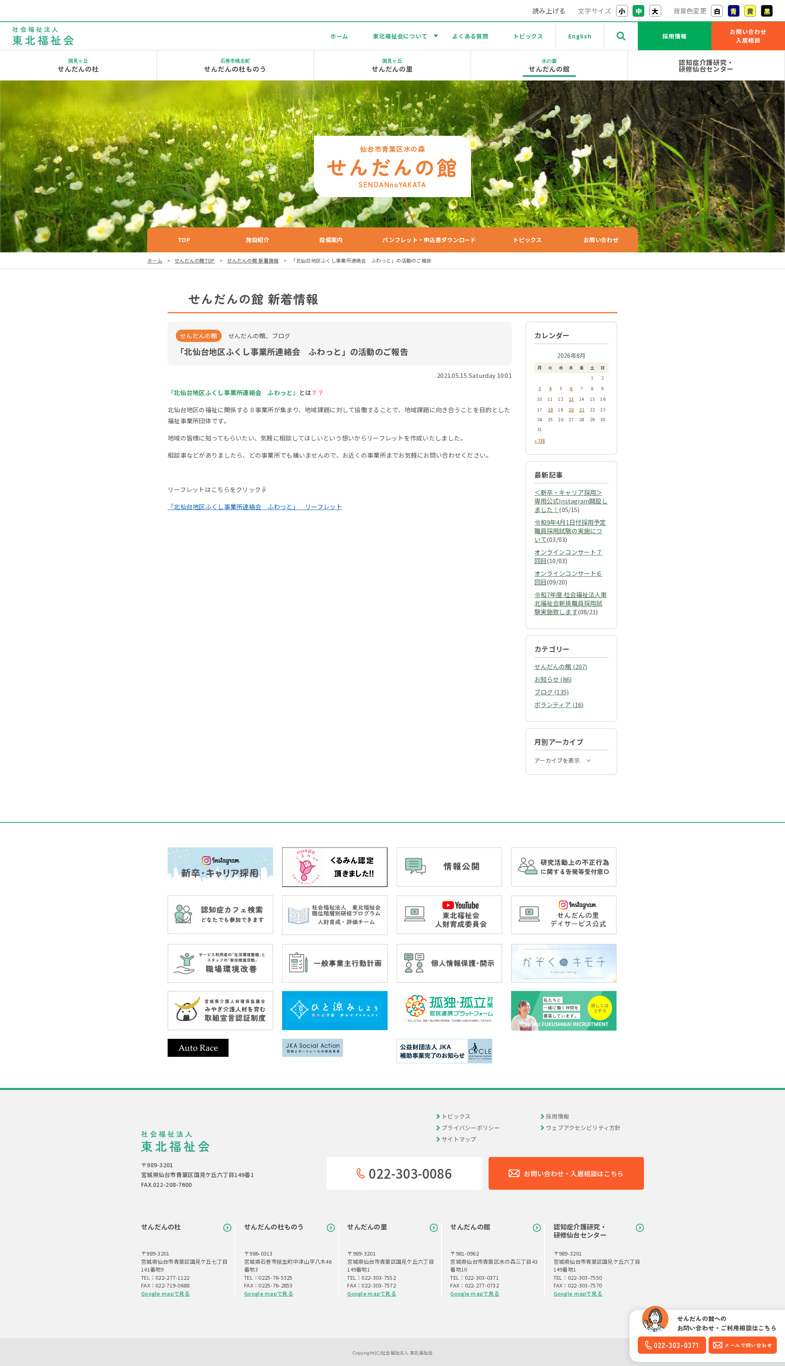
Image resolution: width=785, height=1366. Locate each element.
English (580, 36)
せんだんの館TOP (195, 260)
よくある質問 (470, 36)
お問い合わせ (601, 240)
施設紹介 (257, 240)
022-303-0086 (410, 1173)
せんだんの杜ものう (235, 65)
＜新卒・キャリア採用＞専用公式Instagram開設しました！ (571, 501)
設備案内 (331, 240)
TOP (184, 240)
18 (550, 409)
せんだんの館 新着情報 (252, 260)
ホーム (339, 36)
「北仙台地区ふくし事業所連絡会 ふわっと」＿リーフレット (255, 506)
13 (571, 398)
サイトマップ (459, 1139)
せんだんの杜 (78, 65)
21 (582, 409)
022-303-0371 (676, 1345)
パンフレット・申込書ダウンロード (429, 240)
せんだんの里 (392, 65)
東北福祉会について (400, 36)
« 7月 (539, 440)
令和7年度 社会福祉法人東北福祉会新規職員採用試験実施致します (570, 603)
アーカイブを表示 (557, 760)
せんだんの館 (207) (560, 666)
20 (571, 409)
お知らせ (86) (553, 679)
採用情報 (674, 36)
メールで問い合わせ (748, 1344)
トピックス (528, 36)
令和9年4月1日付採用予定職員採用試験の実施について (570, 531)
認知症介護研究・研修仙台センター (706, 65)
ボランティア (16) (558, 704)
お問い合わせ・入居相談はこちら (574, 1173)
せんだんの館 (549, 65)
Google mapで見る (165, 1293)
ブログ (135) (551, 691)
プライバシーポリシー (471, 1127)
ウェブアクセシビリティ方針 (583, 1127)
